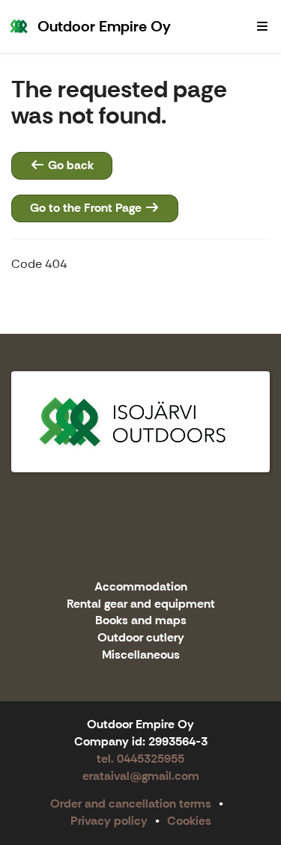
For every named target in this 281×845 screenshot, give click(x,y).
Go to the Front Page (87, 208)
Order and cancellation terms (130, 803)
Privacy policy (109, 821)
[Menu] (262, 26)
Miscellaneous (141, 655)
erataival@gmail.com (140, 776)
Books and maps (141, 621)
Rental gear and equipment (141, 604)
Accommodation (140, 587)
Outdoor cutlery (140, 638)
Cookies (189, 821)
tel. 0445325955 (140, 758)
